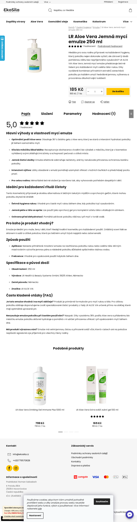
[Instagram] (16, 468)
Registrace (123, 2)
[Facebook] (9, 468)
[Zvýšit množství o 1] (102, 91)
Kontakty (76, 461)
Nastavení (35, 515)
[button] (130, 515)
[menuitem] (15, 21)
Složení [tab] (47, 113)
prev (8, 397)
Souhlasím (102, 501)
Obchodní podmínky (82, 457)
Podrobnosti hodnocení (110, 46)
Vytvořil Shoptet (122, 512)
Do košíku (118, 91)
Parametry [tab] (73, 113)
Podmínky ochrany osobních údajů (22, 2)
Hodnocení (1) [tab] (104, 113)
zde (40, 508)
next (129, 397)
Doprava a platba (80, 465)
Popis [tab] (25, 113)
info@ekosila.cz (21, 454)
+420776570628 (21, 460)
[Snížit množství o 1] (88, 91)
